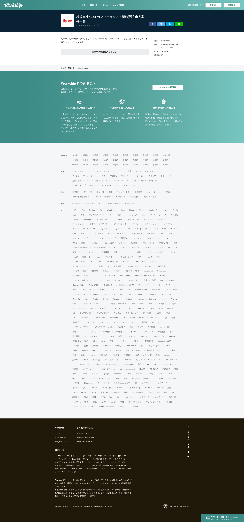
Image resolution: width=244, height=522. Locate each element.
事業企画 (161, 266)
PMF (158, 257)
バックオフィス (95, 215)
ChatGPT (135, 406)
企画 (74, 304)
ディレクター (137, 238)
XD (94, 229)
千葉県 (75, 160)
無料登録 (231, 5)
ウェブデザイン (86, 313)
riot (91, 378)
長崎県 (95, 165)
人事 (134, 181)
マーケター (165, 238)
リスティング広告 (163, 313)
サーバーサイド (154, 285)
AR (128, 290)
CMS (123, 210)
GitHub (85, 360)
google (106, 374)
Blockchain (88, 383)
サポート (119, 229)
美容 (139, 364)
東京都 (75, 155)
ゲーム (119, 350)
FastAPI (148, 388)
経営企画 (117, 266)
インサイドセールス (80, 247)
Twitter (128, 374)
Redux (75, 350)
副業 (74, 215)
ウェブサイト (155, 318)
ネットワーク (84, 364)
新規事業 (138, 192)
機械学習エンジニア (155, 350)
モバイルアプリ (135, 402)
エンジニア (109, 243)
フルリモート (110, 257)
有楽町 (84, 392)
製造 (86, 397)
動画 (115, 252)
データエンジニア (79, 271)
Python (106, 271)
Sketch (141, 210)
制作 (158, 355)
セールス (102, 176)
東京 (176, 369)
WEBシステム (106, 397)
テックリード (125, 276)
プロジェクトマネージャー (121, 176)
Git (128, 229)
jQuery (75, 360)
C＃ (118, 397)
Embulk (75, 406)
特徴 (83, 5)
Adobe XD (153, 210)
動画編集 (139, 392)
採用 (170, 233)
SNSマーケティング (143, 355)
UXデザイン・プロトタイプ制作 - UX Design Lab (86, 456)
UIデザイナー (107, 388)
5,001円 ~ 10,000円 (112, 203)
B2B (161, 308)
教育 (154, 280)
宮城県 (135, 165)
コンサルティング (132, 271)
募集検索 (93, 5)
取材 (119, 215)
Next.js (95, 299)
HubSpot (163, 276)
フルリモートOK (123, 192)
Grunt (74, 378)
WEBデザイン (77, 252)
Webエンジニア (164, 341)
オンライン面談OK (103, 197)
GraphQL (76, 299)
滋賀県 (125, 160)
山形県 (155, 155)
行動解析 (115, 355)
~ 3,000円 (76, 203)
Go (162, 294)
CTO (94, 276)
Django (172, 280)
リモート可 (87, 192)
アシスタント (105, 229)
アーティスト (110, 294)
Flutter (163, 299)
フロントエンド (133, 220)
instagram (114, 318)
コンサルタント (132, 266)
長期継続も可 (109, 285)
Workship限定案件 (106, 406)
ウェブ (140, 327)
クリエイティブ (127, 257)
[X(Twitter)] (188, 457)
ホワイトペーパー (152, 224)
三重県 (145, 165)
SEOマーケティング (80, 402)
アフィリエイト (90, 322)
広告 (139, 252)
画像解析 (103, 355)
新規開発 (161, 332)
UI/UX (131, 285)
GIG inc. (174, 506)
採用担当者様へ (61, 438)
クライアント (122, 341)
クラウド (135, 247)
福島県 (155, 160)
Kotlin (83, 355)
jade (109, 378)
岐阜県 (75, 165)
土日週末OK (120, 197)
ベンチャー (92, 252)
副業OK (75, 192)
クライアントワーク (80, 229)
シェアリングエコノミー (82, 257)
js (166, 318)
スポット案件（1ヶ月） (81, 197)
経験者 (95, 346)
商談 (95, 402)
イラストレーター (132, 280)
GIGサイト (59, 456)
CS (82, 332)
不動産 (75, 369)
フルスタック (162, 304)
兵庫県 (135, 155)
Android (174, 299)
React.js (116, 299)
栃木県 (165, 160)
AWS (83, 210)
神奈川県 (166, 155)
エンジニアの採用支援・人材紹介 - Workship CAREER (105, 465)
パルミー (136, 341)
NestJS (142, 369)
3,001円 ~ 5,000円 (92, 203)
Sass (103, 322)
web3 (145, 378)
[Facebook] (188, 452)
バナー (140, 257)
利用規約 (76, 506)
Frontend (140, 299)
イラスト (168, 285)
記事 (74, 290)
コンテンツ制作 (99, 318)
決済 (95, 341)
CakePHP (140, 308)
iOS (166, 290)
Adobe (117, 280)
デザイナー (118, 171)
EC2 (164, 229)
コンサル (152, 299)
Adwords (84, 318)
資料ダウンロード (62, 442)
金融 (74, 355)
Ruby (86, 294)
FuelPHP (121, 327)
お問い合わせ (66, 506)
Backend (96, 294)
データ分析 (147, 313)
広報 (129, 171)
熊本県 (155, 165)
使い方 (105, 5)
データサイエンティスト (145, 171)
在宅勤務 (151, 327)
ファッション (148, 266)
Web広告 (174, 215)
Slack (120, 220)
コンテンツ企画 (78, 262)
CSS (74, 233)
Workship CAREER (84, 442)
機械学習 (94, 271)
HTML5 (93, 308)
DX (91, 262)
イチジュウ (122, 406)
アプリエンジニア (142, 360)
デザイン (136, 224)
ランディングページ (137, 318)
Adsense (117, 374)
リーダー (95, 374)
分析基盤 (168, 402)
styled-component (127, 369)
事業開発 (105, 252)
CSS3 (102, 308)
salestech (93, 388)
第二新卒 (76, 336)
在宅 (74, 332)
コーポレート (139, 262)
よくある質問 (118, 5)
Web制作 (106, 332)
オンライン (159, 397)
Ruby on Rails (78, 285)
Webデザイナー (140, 290)
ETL (84, 406)
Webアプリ (156, 290)
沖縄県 (135, 160)
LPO (103, 336)
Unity (162, 280)
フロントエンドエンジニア (96, 181)
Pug (117, 378)
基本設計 (127, 392)
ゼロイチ (132, 322)
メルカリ (140, 294)
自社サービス (137, 233)
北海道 (105, 160)
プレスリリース (147, 332)
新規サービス (103, 266)
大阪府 (85, 155)
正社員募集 (134, 197)
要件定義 (116, 392)
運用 (83, 243)
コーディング (115, 308)
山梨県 (125, 165)
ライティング (131, 215)
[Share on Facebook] (152, 24)
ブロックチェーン (108, 369)
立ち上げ (159, 247)
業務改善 (96, 360)
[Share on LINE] (179, 24)
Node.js (157, 360)
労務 (82, 215)
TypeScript (128, 299)
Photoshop (148, 220)
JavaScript (148, 271)
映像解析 (127, 355)
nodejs (85, 350)
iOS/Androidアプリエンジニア (84, 185)
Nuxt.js (92, 355)
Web (141, 304)
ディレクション (78, 224)
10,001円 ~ (129, 203)
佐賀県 (145, 160)
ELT (92, 406)
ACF (170, 374)
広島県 (115, 155)
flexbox (100, 378)
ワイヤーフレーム (112, 364)
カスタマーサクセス (109, 185)
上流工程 (104, 392)
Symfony (127, 360)
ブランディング (111, 262)
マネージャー (129, 397)
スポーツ (132, 332)
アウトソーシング (112, 360)
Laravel (155, 229)
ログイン (213, 5)
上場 (169, 388)
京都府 (85, 160)
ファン (167, 346)
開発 (173, 318)
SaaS (173, 276)
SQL (148, 364)
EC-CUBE (154, 369)
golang (150, 374)
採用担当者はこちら (195, 5)
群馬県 (105, 165)
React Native (131, 346)
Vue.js (141, 285)
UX (176, 247)
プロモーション (102, 290)
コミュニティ (93, 332)
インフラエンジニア (120, 181)
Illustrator (161, 220)
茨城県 (95, 155)
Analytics (117, 313)
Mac (74, 374)
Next (86, 299)
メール (112, 322)
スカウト (76, 238)
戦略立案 (172, 397)
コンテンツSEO (90, 336)
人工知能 (76, 276)
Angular (167, 355)
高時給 (121, 285)
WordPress (111, 210)
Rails (112, 336)
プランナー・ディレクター (83, 176)
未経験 (152, 308)
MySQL (170, 308)
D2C (156, 364)
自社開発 (144, 322)
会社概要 (58, 506)
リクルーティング (109, 402)
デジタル (117, 271)
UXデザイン (164, 243)
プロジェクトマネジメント (91, 304)
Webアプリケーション (104, 327)
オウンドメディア (96, 233)
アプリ (87, 238)
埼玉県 (105, 155)
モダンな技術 (93, 285)
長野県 (115, 165)
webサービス (159, 336)
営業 (175, 243)
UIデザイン (168, 224)
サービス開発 (168, 364)
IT (166, 257)
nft (153, 378)
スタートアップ (153, 192)
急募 (110, 192)
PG (173, 392)
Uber (99, 257)
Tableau (159, 388)
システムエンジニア (122, 383)
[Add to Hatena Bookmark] (170, 24)
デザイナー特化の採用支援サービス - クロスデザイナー (105, 459)
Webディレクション (134, 350)
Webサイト (119, 332)
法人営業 (150, 233)
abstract (161, 374)
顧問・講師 (76, 181)
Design (95, 350)
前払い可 (100, 192)
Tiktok (93, 392)
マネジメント (86, 290)
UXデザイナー (147, 383)
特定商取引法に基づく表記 (103, 506)
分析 (86, 346)
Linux (150, 304)
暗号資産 (172, 378)
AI (171, 271)
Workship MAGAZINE (85, 438)
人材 (114, 247)
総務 (151, 262)
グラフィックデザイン (81, 327)
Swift (175, 290)
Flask (119, 388)
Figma (131, 210)
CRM (99, 262)
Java (103, 341)
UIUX (74, 243)
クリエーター (127, 252)
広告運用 (76, 220)
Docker (92, 210)
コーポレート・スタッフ (146, 176)
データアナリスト (133, 388)
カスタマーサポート (80, 280)
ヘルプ (57, 433)
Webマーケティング (158, 215)
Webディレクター (121, 224)
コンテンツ (150, 252)
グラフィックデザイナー (99, 224)
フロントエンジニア (80, 341)
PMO (74, 392)
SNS (109, 233)
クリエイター (154, 346)
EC (73, 313)
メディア (147, 247)
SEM (74, 318)
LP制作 (97, 364)
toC (121, 294)
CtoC (173, 252)
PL (73, 364)
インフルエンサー (89, 369)
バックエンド (95, 243)
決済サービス (145, 397)
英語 (149, 392)
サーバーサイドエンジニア (83, 266)
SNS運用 (76, 346)
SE (136, 383)
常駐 (142, 346)
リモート (122, 243)
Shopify (118, 346)
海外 (174, 304)
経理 (125, 378)
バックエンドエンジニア (82, 171)
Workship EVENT (83, 433)
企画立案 (134, 243)
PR (169, 247)
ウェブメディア (103, 313)
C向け (130, 294)
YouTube (139, 374)
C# (114, 290)
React (105, 299)
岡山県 (85, 165)
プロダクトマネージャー (116, 304)
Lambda (84, 374)
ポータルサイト (78, 308)
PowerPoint (128, 364)
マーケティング (103, 171)
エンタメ (76, 294)
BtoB (150, 257)
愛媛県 (115, 160)
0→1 (122, 322)
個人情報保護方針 (87, 506)
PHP (74, 210)
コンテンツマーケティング (105, 238)
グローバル (97, 280)
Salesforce (161, 271)
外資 (108, 280)
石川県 (165, 165)
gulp (83, 378)
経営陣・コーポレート (150, 181)
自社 (169, 327)
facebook (88, 220)
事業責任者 (149, 341)
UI (112, 220)
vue (160, 327)
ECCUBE (166, 369)
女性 (122, 402)
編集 (82, 233)
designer (135, 378)
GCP (170, 294)
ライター (109, 215)
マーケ (161, 233)
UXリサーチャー (164, 383)
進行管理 (76, 322)
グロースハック (132, 313)
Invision (165, 210)
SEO (143, 215)
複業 (120, 336)
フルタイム (144, 336)
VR (121, 290)
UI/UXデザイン (171, 360)
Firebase (152, 294)
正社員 (106, 383)
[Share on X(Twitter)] (161, 24)
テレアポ (126, 262)
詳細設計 (76, 397)
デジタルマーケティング (145, 276)
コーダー (128, 308)
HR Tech (162, 252)
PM (101, 210)
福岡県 (125, 155)
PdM (133, 304)
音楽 (145, 280)
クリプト (76, 383)
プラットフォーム (100, 247)
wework (172, 336)
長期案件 (167, 192)
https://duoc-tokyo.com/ (86, 25)
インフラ (123, 247)
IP (98, 383)
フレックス (131, 336)
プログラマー (161, 392)
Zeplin (175, 210)
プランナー (152, 238)
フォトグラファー (129, 185)
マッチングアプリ (153, 402)
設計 (94, 397)
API (111, 341)
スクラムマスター (108, 276)
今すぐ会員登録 (169, 87)
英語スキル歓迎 (150, 197)
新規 (171, 332)
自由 (131, 327)
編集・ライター (167, 176)
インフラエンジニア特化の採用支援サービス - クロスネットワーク (81, 462)
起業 (86, 276)
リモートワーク (148, 243)
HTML (172, 229)
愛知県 (145, 155)
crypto (161, 378)
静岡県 (95, 160)
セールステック (78, 388)
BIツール (155, 322)
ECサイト (106, 346)
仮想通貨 (171, 350)
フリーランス (121, 233)
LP (124, 318)
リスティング (101, 220)
